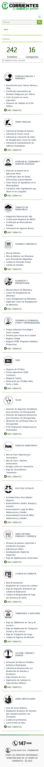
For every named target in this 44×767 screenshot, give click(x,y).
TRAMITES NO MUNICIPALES (21, 208)
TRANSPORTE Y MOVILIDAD (27, 613)
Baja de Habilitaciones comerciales (22, 558)
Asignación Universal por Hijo (19, 216)
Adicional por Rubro (15, 549)
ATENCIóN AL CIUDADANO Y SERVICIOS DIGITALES (27, 162)
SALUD (18, 400)
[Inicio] (20, 7)
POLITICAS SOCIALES (24, 488)
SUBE (17, 360)
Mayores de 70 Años (15, 369)
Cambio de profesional (16, 720)
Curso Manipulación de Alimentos (21, 299)
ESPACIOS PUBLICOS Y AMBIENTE (25, 77)
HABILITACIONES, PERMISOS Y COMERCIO (25, 535)
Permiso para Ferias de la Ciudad (21, 335)
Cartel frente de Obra (15, 723)
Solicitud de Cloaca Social (17, 134)
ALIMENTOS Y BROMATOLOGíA (22, 282)
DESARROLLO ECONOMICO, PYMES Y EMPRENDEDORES (27, 321)
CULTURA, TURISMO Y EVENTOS (25, 654)
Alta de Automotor (14, 583)
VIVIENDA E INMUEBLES (26, 244)
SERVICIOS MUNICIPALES (26, 445)
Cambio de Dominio (14, 265)
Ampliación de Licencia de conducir (22, 585)
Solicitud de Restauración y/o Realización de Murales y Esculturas (19, 671)
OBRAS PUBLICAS (23, 122)
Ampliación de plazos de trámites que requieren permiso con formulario (21, 714)
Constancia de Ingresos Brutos (20, 228)
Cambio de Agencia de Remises (20, 637)
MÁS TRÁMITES (14, 110)
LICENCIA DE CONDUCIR (25, 573)
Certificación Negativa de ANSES (20, 219)
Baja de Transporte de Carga (19, 634)
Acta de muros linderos (16, 708)
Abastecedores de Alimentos (19, 290)
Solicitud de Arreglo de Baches (20, 131)
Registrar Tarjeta (14, 378)
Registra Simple (13, 338)
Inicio (6, 30)
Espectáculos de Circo (16, 677)
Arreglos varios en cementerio (19, 466)
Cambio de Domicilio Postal (18, 262)
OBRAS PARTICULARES (25, 699)
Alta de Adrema (13, 253)
